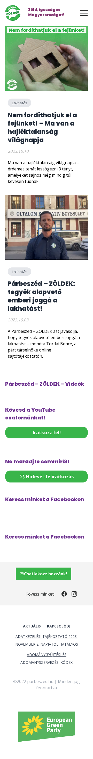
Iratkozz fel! (47, 432)
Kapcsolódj (58, 626)
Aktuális (32, 626)
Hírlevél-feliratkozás (49, 476)
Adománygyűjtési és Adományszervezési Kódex (46, 658)
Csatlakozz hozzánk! (45, 574)
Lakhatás (19, 102)
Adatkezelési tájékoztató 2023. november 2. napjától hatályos (46, 640)
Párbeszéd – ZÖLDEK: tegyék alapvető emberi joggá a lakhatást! (41, 296)
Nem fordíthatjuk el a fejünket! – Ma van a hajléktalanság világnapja (42, 127)
